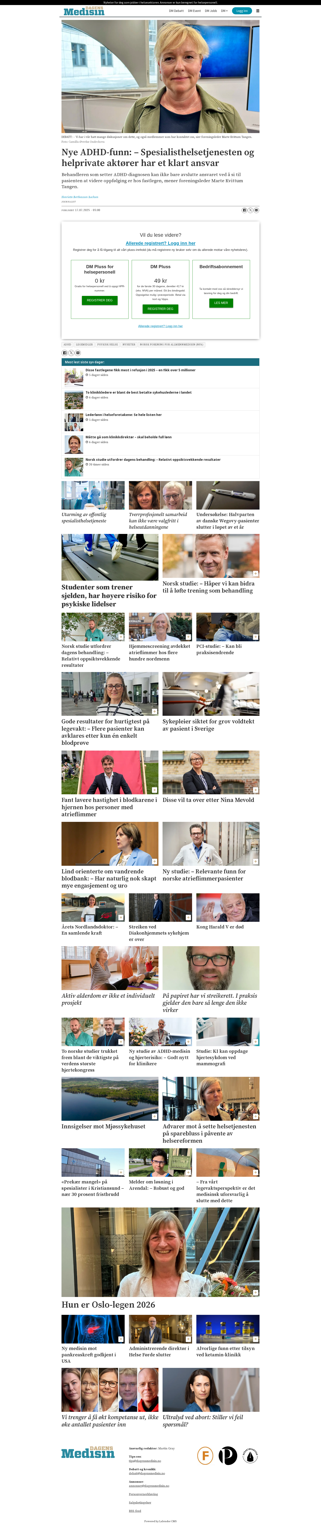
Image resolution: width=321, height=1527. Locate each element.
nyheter (129, 344)
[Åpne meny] (257, 11)
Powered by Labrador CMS (160, 1521)
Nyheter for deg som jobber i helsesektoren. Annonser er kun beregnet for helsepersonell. (160, 2)
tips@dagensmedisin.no (145, 1461)
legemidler (84, 344)
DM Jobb (211, 11)
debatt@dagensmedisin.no (147, 1473)
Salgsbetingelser (140, 1502)
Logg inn (242, 11)
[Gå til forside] (84, 11)
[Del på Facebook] (244, 210)
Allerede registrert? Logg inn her (160, 243)
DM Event (194, 11)
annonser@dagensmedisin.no (149, 1486)
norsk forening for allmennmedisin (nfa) (171, 344)
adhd (67, 344)
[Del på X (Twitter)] (250, 210)
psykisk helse (107, 344)
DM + (224, 11)
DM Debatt (176, 11)
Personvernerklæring (143, 1494)
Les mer (221, 303)
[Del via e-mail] (256, 210)
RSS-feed (135, 1511)
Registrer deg (100, 300)
